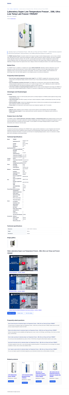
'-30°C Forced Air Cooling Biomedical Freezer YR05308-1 (27, 376)
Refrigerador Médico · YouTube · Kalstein (17, 291)
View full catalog (29, 313)
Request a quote (11, 313)
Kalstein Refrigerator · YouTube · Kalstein (17, 272)
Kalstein (9, 3)
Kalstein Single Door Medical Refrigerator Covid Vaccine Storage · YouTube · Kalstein (25, 310)
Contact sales (20, 313)
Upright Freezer (13, 18)
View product (11, 381)
